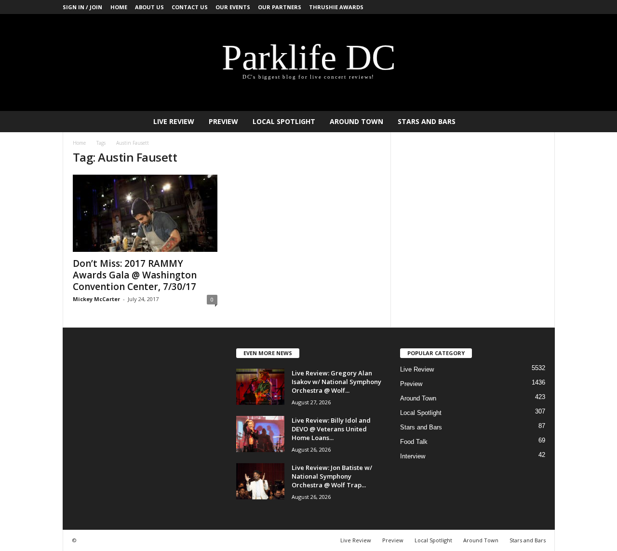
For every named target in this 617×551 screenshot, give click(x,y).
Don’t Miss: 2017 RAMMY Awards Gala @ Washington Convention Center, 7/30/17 (135, 275)
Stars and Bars (427, 121)
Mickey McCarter (96, 299)
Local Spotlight (284, 121)
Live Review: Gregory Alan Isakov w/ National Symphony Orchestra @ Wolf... (336, 382)
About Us (149, 7)
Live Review (173, 121)
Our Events (232, 7)
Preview (223, 121)
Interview (412, 456)
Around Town (356, 121)
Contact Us (190, 7)
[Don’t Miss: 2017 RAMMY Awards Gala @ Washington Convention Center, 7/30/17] (145, 213)
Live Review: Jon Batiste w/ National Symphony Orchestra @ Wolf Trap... (332, 476)
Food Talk (414, 441)
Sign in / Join (82, 7)
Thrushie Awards (336, 7)
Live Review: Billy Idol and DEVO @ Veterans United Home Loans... (331, 429)
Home (118, 7)
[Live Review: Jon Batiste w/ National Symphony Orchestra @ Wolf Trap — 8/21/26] (260, 481)
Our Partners (279, 7)
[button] (540, 121)
